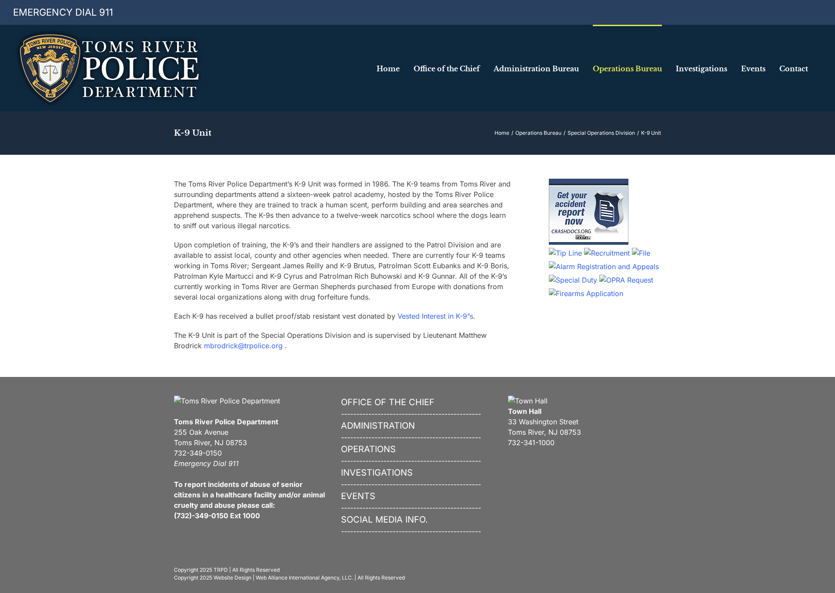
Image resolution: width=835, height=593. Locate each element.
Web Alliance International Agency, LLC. (304, 577)
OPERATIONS (368, 449)
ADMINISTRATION (378, 425)
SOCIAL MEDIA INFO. (384, 519)
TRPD (221, 569)
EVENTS (358, 496)
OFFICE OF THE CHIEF (387, 402)
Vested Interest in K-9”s (435, 316)
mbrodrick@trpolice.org (243, 345)
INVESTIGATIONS (377, 472)
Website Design (232, 577)
